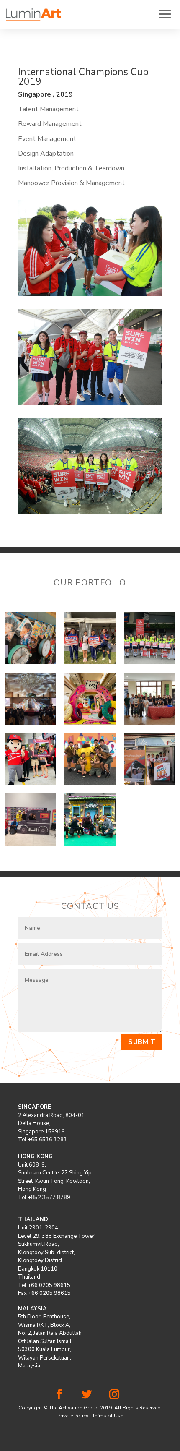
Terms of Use (107, 1415)
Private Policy (72, 1415)
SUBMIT (141, 1041)
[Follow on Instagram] (114, 1394)
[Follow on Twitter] (87, 1394)
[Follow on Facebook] (59, 1394)
